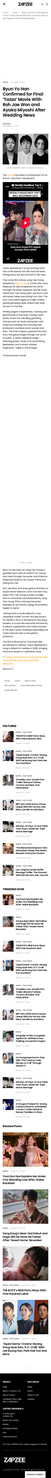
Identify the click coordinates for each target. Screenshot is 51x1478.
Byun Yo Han (21, 283)
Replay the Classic (11, 1420)
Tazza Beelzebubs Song (31, 685)
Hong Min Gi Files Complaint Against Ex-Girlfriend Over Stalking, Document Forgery (31, 1038)
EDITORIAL (33, 1381)
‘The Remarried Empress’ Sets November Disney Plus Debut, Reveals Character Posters (31, 850)
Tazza (17, 681)
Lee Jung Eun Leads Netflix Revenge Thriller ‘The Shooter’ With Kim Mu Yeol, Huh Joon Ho (32, 872)
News (15, 12)
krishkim (6, 124)
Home (5, 12)
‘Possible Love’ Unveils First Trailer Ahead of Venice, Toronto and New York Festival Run (30, 783)
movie (7, 681)
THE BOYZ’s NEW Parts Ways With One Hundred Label (30, 737)
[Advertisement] (25, 47)
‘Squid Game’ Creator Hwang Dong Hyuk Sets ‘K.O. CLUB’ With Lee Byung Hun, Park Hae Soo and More (31, 759)
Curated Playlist (10, 1437)
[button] (4, 4)
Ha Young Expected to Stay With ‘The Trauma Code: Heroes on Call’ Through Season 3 (30, 1061)
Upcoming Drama (10, 1428)
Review (6, 1424)
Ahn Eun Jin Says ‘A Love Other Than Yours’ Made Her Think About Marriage (32, 828)
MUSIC (30, 1391)
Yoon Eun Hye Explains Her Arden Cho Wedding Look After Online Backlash (29, 902)
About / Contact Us (11, 1391)
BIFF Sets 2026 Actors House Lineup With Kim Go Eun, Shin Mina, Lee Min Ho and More (31, 807)
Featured (27, 732)
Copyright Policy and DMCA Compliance (12, 1400)
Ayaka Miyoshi (10, 690)
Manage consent (35, 1474)
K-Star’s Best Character (9, 1415)
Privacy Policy (9, 1395)
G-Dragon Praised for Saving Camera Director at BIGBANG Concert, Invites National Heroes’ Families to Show (31, 1108)
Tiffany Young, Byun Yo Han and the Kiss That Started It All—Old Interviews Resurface (25, 660)
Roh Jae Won (10, 685)
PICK (4, 1432)
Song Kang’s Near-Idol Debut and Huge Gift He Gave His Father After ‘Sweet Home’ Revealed (31, 925)
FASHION (31, 1399)
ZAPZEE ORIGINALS (13, 1408)
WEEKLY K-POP (33, 1395)
